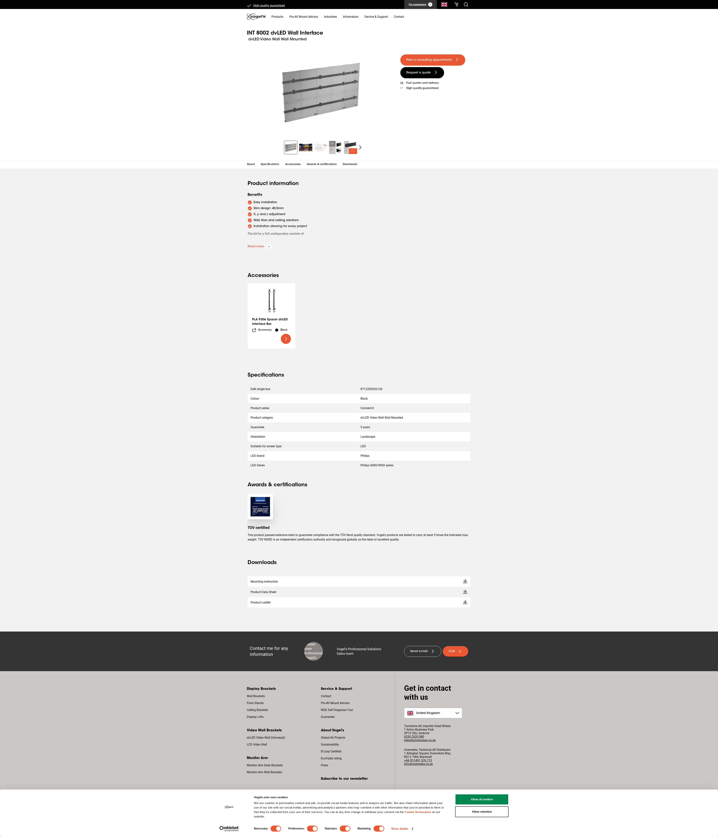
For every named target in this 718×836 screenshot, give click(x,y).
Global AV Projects (333, 737)
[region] (320, 92)
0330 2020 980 (414, 736)
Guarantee (328, 717)
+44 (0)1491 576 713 (418, 760)
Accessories (293, 164)
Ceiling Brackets (257, 710)
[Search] (444, 5)
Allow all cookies (482, 799)
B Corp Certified (331, 751)
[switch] (312, 829)
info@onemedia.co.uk (418, 764)
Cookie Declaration (418, 812)
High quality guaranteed (269, 4)
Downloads (350, 164)
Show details (399, 828)
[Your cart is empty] (456, 4)
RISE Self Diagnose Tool (337, 710)
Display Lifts (255, 717)
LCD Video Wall (257, 744)
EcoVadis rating (331, 758)
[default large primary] (286, 339)
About (251, 164)
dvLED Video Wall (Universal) (266, 737)
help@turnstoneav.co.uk (420, 740)
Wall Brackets (256, 696)
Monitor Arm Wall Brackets (264, 772)
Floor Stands (255, 703)
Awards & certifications (322, 164)
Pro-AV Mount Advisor (335, 703)
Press (324, 765)
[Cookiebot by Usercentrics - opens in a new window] (229, 829)
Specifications (270, 164)
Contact (326, 696)
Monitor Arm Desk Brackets (265, 765)
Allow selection (482, 811)
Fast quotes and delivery (422, 83)
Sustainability (330, 744)
